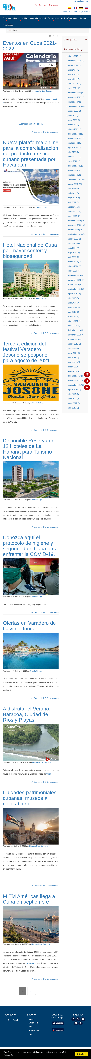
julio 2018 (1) (73, 348)
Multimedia (33, 1023)
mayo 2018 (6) (74, 353)
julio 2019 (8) (73, 298)
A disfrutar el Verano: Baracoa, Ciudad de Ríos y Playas (26, 714)
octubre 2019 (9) (74, 285)
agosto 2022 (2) (74, 148)
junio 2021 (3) (73, 193)
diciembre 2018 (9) (75, 330)
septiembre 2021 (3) (76, 179)
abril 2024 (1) (73, 74)
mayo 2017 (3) (74, 403)
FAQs (81, 11)
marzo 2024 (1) (74, 79)
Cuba (48, 774)
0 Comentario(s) (52, 132)
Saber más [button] (8, 1055)
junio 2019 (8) (73, 303)
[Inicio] (50, 36)
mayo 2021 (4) (74, 198)
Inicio (9, 30)
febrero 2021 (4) (74, 211)
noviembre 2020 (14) (76, 225)
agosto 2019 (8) (74, 294)
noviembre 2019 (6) (76, 280)
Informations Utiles (20, 18)
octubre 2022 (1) (74, 143)
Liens (31, 1034)
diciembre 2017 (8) (75, 376)
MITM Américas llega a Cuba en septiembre (29, 899)
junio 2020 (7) (73, 248)
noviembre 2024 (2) (76, 61)
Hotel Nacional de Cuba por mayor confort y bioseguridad (30, 250)
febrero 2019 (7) (74, 321)
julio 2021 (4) (73, 189)
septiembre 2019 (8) (76, 289)
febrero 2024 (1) (74, 84)
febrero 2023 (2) (74, 129)
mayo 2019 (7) (74, 307)
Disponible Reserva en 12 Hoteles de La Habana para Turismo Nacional (29, 449)
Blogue (83, 18)
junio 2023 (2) (73, 116)
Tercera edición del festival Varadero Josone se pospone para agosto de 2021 (26, 352)
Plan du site (34, 1030)
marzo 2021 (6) (74, 207)
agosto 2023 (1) (74, 111)
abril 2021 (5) (73, 202)
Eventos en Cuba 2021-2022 (30, 46)
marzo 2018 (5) (74, 362)
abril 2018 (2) (73, 358)
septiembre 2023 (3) (76, 106)
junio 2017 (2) (73, 399)
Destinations (53, 18)
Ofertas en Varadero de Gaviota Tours (29, 625)
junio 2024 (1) (73, 70)
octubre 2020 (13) (75, 230)
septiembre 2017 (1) (76, 385)
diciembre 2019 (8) (75, 275)
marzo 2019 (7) (74, 316)
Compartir (38, 132)
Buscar (87, 11)
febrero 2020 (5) (74, 266)
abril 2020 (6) (73, 257)
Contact (65, 11)
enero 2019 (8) (74, 326)
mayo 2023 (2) (74, 120)
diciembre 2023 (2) (75, 93)
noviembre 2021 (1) (76, 170)
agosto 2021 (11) (75, 184)
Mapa (31, 1019)
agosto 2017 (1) (74, 390)
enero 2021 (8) (74, 216)
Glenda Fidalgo (41, 207)
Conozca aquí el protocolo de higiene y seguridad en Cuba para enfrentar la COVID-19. (30, 546)
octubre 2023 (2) (74, 102)
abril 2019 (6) (73, 312)
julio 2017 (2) (73, 394)
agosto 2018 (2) (74, 344)
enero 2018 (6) (74, 371)
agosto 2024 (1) (74, 65)
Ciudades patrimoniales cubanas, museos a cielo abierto (30, 798)
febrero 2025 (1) (74, 56)
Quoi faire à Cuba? (38, 18)
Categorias (70, 39)
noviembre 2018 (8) (76, 335)
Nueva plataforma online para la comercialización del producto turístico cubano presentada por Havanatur (30, 154)
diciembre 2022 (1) (75, 134)
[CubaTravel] (8, 7)
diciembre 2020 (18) (76, 221)
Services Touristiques (69, 18)
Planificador (8, 25)
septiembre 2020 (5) (76, 234)
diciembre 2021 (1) (75, 166)
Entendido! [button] (81, 1054)
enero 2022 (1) (74, 161)
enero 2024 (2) (74, 88)
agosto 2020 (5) (74, 239)
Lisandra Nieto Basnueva (44, 91)
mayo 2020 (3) (74, 253)
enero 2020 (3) (74, 271)
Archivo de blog (73, 49)
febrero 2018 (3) (74, 367)
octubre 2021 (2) (74, 175)
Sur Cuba (7, 18)
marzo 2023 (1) (74, 125)
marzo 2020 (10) (74, 262)
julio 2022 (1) (73, 152)
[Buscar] (57, 36)
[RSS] (53, 36)
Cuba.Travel (12, 1020)
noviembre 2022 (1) (76, 138)
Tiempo (32, 1027)
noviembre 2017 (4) (76, 380)
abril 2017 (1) (73, 408)
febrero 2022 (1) (74, 157)
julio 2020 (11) (74, 243)
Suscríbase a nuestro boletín (31, 124)
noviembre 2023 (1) (76, 97)
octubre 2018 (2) (74, 339)
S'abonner (73, 11)
